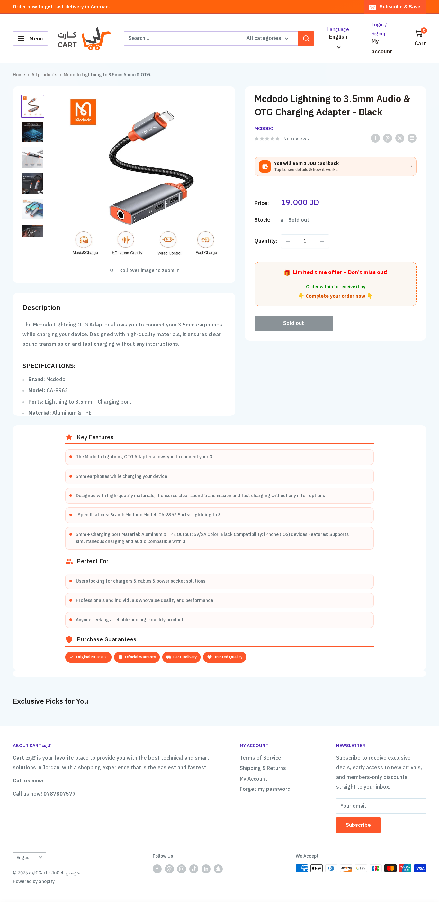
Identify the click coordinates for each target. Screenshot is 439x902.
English (24, 857)
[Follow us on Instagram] (181, 868)
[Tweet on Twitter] (399, 138)
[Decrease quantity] (288, 241)
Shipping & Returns (263, 768)
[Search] (306, 38)
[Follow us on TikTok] (193, 868)
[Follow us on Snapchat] (218, 868)
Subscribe (358, 825)
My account (382, 46)
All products (44, 74)
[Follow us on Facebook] (157, 868)
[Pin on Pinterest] (387, 138)
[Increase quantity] (322, 241)
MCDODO (264, 128)
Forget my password (265, 789)
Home (19, 74)
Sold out (293, 323)
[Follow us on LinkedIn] (206, 868)
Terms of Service (260, 758)
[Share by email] (412, 138)
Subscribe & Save (400, 6)
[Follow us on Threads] (169, 868)
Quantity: (266, 241)
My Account (253, 779)
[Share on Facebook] (375, 138)
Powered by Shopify (34, 881)
